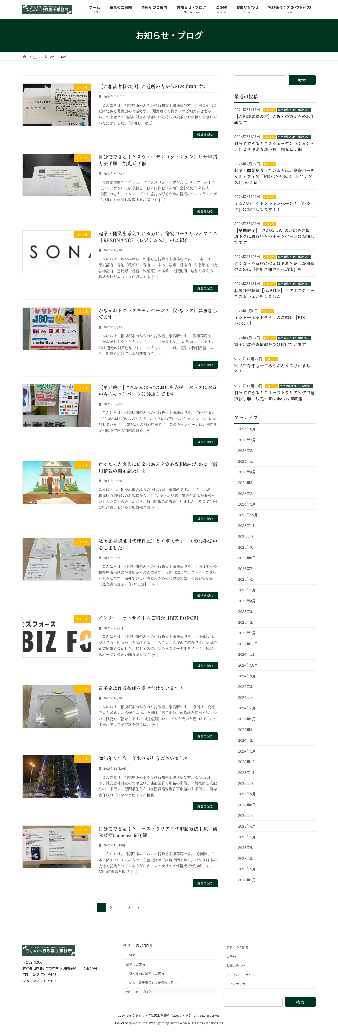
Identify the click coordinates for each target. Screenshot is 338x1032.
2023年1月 (247, 880)
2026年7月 (247, 440)
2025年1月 (247, 633)
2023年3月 (247, 858)
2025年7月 (247, 568)
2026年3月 (247, 482)
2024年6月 (247, 708)
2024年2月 (247, 740)
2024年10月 (248, 665)
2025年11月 (248, 526)
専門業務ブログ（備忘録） (294, 110)
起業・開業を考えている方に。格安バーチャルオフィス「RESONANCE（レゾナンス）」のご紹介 (274, 176)
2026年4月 (247, 472)
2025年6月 (247, 579)
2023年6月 (247, 826)
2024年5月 (247, 719)
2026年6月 (247, 450)
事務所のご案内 (237, 947)
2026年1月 (247, 504)
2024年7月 (247, 697)
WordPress (140, 1023)
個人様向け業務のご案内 (146, 973)
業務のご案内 (135, 964)
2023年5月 (247, 837)
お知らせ (269, 110)
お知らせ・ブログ (138, 992)
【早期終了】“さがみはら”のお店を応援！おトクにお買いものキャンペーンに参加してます (274, 236)
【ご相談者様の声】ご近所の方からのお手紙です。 (153, 86)
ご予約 (231, 956)
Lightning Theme (168, 1023)
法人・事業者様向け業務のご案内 (153, 983)
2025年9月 (247, 547)
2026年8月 (247, 429)
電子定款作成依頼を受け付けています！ (141, 688)
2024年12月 (248, 643)
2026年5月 (247, 461)
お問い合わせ (235, 966)
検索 (302, 80)
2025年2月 (247, 622)
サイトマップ (235, 984)
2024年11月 (248, 654)
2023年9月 (247, 794)
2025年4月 (247, 601)
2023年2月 (247, 869)
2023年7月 (247, 815)
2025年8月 (247, 558)
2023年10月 (248, 783)
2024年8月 (247, 687)
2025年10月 (248, 536)
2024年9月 (247, 676)
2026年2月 (247, 493)
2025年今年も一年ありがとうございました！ (146, 758)
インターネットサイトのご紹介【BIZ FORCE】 (149, 618)
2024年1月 (247, 751)
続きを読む (205, 134)
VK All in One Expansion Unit (203, 1023)
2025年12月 (248, 515)
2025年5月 (247, 590)
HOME (131, 955)
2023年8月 (247, 804)
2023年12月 (248, 762)
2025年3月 (247, 611)
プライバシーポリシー (242, 975)
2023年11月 (248, 772)
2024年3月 (247, 729)
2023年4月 (247, 848)
